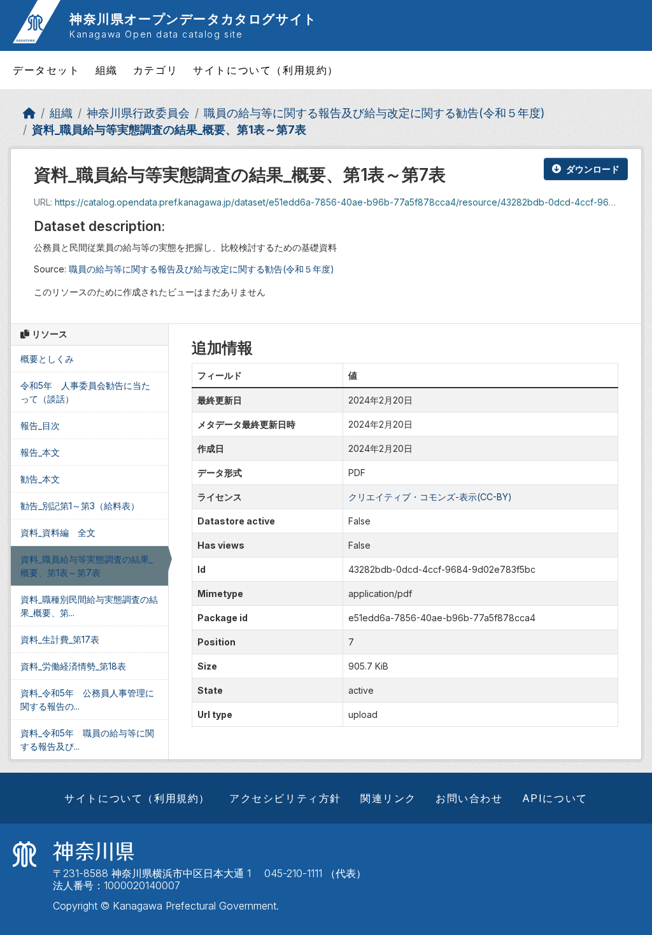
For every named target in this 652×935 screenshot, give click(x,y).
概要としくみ (47, 358)
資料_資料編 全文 (58, 532)
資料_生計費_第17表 (59, 639)
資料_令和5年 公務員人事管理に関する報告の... (87, 699)
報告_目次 (40, 425)
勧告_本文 (40, 479)
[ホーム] (29, 113)
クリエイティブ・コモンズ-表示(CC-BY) (430, 496)
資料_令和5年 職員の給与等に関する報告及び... (87, 740)
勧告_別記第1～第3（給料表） (79, 505)
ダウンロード (593, 169)
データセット (46, 70)
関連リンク (388, 798)
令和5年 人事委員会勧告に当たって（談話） (85, 392)
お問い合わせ (469, 798)
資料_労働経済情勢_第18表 (73, 666)
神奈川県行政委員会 (138, 113)
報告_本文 (40, 452)
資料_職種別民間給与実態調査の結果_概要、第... (89, 606)
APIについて (555, 798)
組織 (107, 70)
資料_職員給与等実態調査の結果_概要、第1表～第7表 (169, 129)
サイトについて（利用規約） (266, 70)
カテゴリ (155, 70)
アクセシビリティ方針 (285, 798)
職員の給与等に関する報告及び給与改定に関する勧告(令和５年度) (374, 113)
